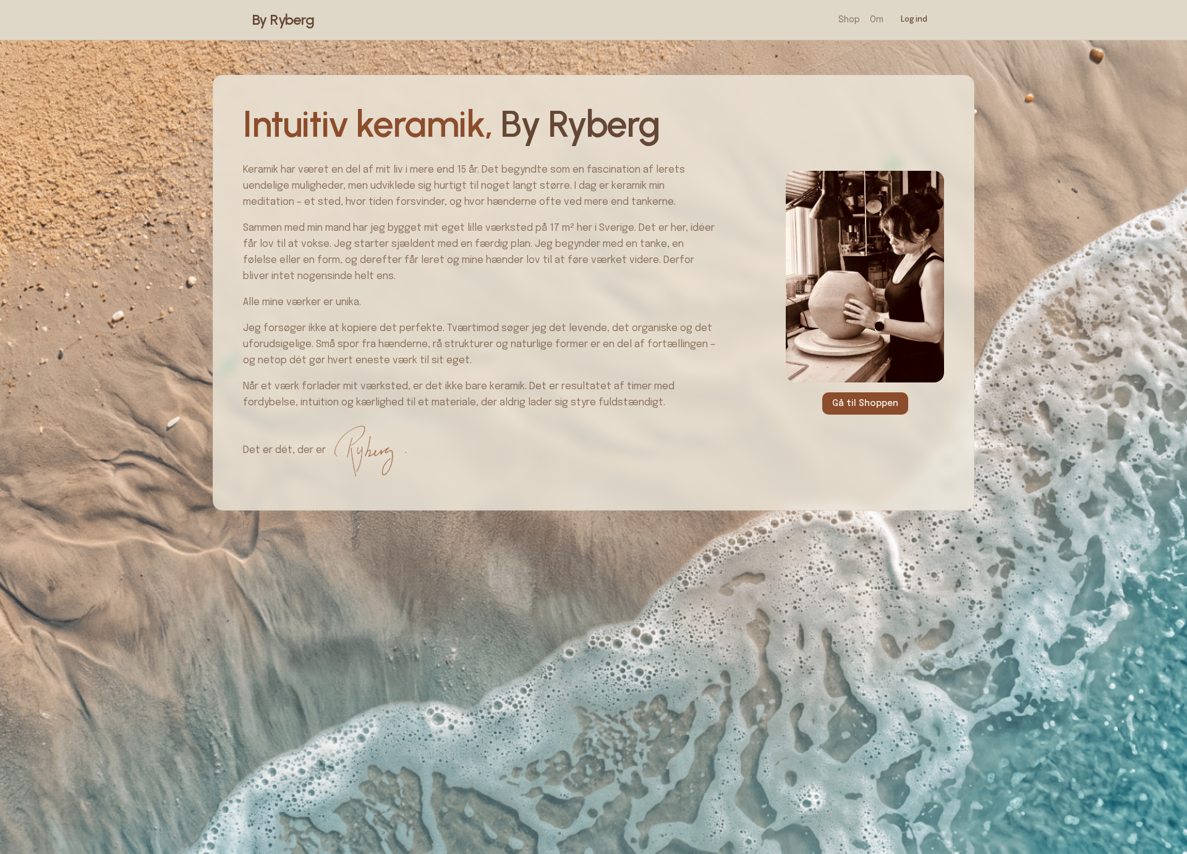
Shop (849, 19)
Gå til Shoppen (865, 403)
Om (876, 19)
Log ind (914, 20)
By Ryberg (283, 19)
